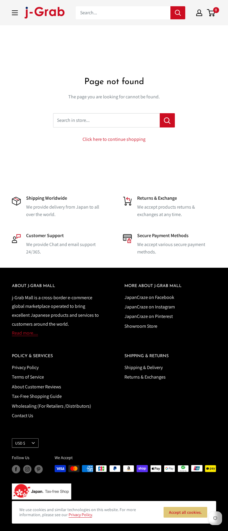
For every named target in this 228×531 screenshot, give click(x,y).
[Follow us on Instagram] (27, 469)
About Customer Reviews (36, 387)
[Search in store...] (167, 120)
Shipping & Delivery (143, 367)
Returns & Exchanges (145, 377)
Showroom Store (140, 326)
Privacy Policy (25, 367)
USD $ (20, 443)
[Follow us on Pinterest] (38, 469)
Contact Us (22, 415)
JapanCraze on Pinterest (148, 316)
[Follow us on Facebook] (16, 469)
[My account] (199, 13)
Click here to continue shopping (114, 139)
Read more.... (25, 333)
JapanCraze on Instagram (149, 307)
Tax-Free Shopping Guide (37, 396)
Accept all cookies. (185, 512)
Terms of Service (28, 377)
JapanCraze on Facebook (149, 297)
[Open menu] (15, 12)
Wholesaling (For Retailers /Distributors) (51, 406)
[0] (211, 12)
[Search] (177, 12)
